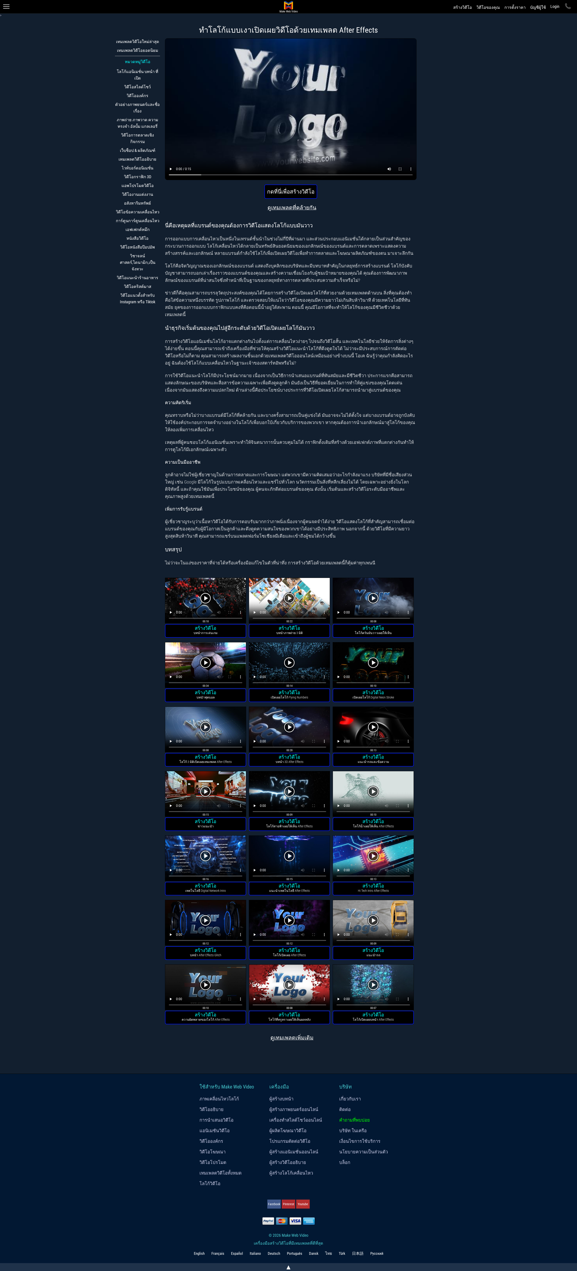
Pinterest (288, 1204)
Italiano (255, 1253)
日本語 (358, 1253)
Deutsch (274, 1253)
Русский (376, 1253)
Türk (342, 1253)
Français (217, 1253)
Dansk (313, 1253)
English (199, 1253)
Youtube (303, 1204)
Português (294, 1253)
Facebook (274, 1204)
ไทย (328, 1253)
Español (237, 1253)
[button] (205, 601)
